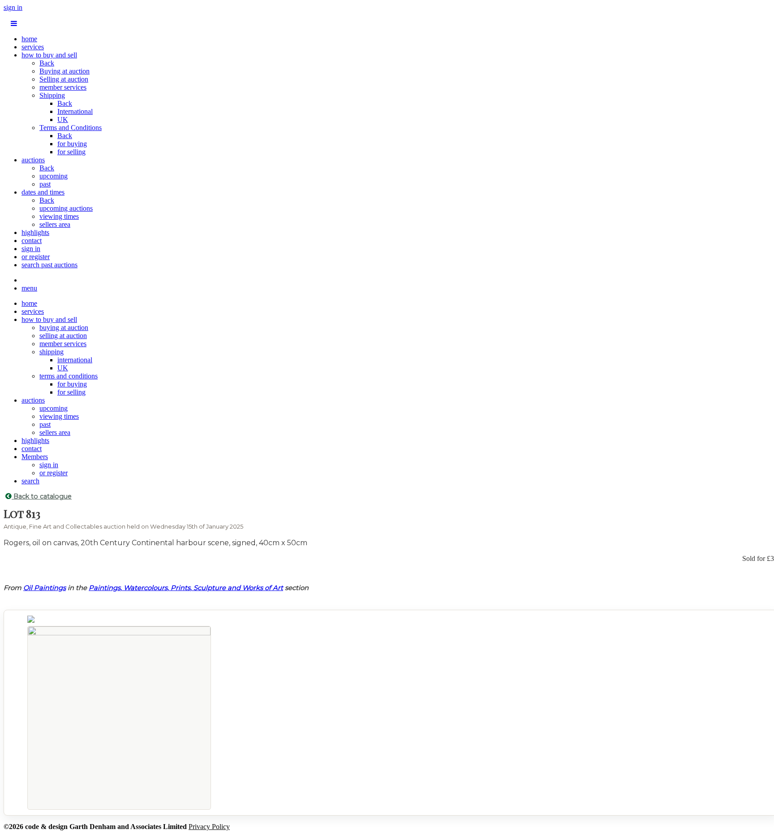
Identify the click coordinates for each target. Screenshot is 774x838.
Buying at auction (64, 71)
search (30, 481)
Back (46, 63)
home (29, 39)
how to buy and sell (49, 55)
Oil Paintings (44, 588)
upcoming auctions (66, 208)
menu (29, 288)
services (33, 47)
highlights (35, 232)
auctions (33, 160)
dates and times (43, 192)
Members (35, 456)
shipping (51, 352)
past (45, 184)
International (75, 111)
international (74, 360)
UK (62, 119)
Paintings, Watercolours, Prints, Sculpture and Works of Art (186, 588)
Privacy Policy (209, 826)
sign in (13, 7)
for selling (71, 152)
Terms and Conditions (70, 127)
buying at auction (63, 327)
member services (62, 87)
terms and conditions (68, 376)
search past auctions (49, 265)
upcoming (53, 176)
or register (36, 257)
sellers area (54, 224)
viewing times (59, 216)
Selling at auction (63, 79)
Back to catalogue (42, 496)
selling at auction (63, 335)
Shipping (52, 95)
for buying (72, 144)
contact (32, 240)
